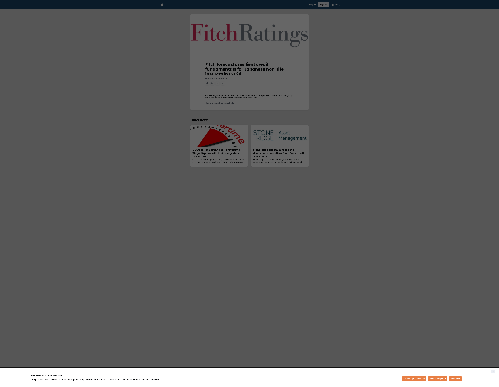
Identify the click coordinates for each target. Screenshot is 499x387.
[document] (249, 377)
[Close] (493, 371)
